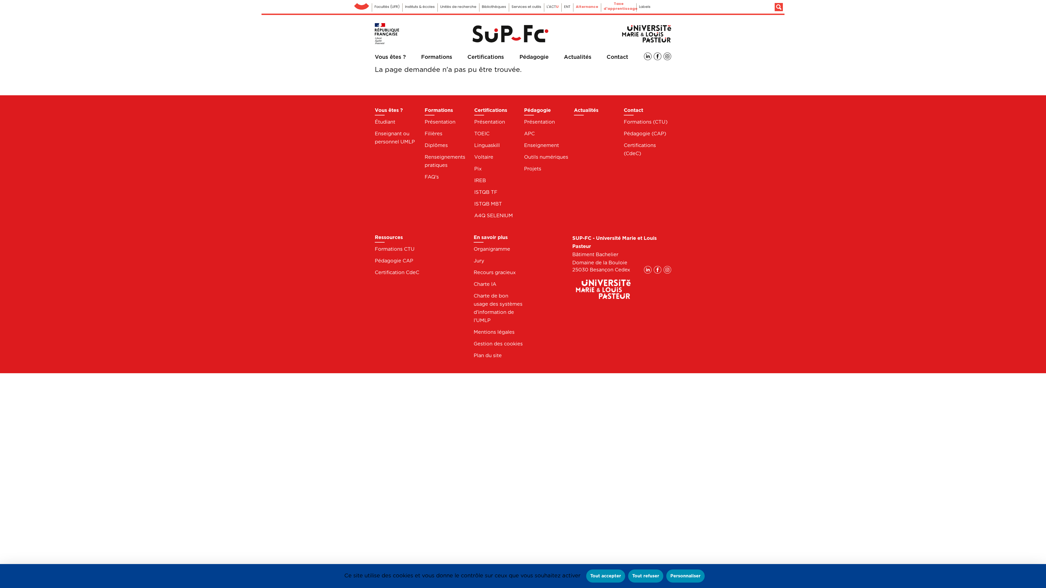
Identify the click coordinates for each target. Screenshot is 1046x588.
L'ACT (553, 6)
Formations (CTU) (646, 122)
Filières (433, 133)
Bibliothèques (494, 6)
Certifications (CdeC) (640, 149)
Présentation (440, 122)
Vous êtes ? (390, 57)
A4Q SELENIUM (493, 215)
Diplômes (436, 145)
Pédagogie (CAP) (645, 133)
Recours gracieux (495, 272)
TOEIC (481, 133)
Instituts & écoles (420, 6)
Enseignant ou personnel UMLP (395, 138)
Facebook (657, 56)
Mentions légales (494, 332)
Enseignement (541, 145)
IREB (480, 180)
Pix (478, 168)
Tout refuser (645, 575)
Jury (479, 261)
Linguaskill (487, 145)
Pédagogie (534, 57)
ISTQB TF (485, 192)
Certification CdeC (397, 272)
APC (529, 133)
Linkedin (648, 56)
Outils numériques (546, 157)
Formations (436, 57)
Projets (532, 168)
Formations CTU (395, 249)
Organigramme (492, 249)
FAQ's (432, 177)
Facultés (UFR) (387, 6)
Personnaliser (685, 575)
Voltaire (483, 157)
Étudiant (385, 122)
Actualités (577, 57)
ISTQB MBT (488, 204)
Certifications (485, 57)
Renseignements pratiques (445, 161)
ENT (567, 6)
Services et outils (526, 6)
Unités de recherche (458, 6)
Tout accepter (605, 575)
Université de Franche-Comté (361, 5)
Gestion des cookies (498, 344)
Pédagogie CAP (394, 261)
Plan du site (488, 355)
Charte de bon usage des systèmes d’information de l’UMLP (498, 308)
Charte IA (485, 284)
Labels (644, 6)
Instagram (667, 56)
